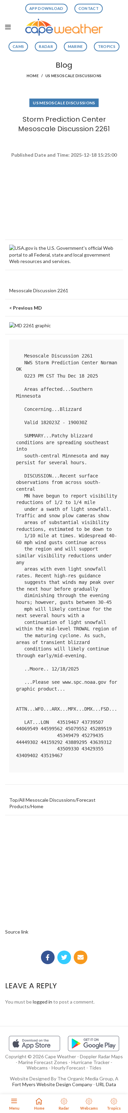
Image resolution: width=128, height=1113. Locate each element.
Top (13, 800)
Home (33, 75)
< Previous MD (25, 308)
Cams (18, 46)
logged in (42, 1002)
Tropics (106, 46)
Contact (89, 8)
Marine (75, 46)
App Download (46, 8)
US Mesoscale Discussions (73, 75)
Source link (16, 932)
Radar (46, 46)
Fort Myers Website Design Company (52, 1084)
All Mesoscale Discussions (47, 800)
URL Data (106, 1084)
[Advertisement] (64, 184)
